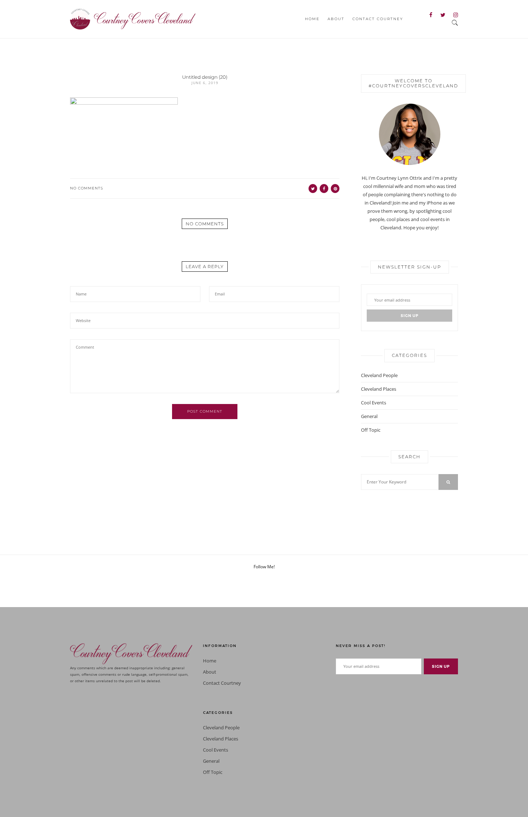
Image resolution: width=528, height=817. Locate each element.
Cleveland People (379, 375)
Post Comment (204, 411)
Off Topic (370, 430)
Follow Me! (264, 567)
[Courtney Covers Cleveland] (132, 18)
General (369, 416)
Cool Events (373, 402)
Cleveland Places (378, 389)
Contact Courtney (377, 19)
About (336, 19)
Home (312, 19)
